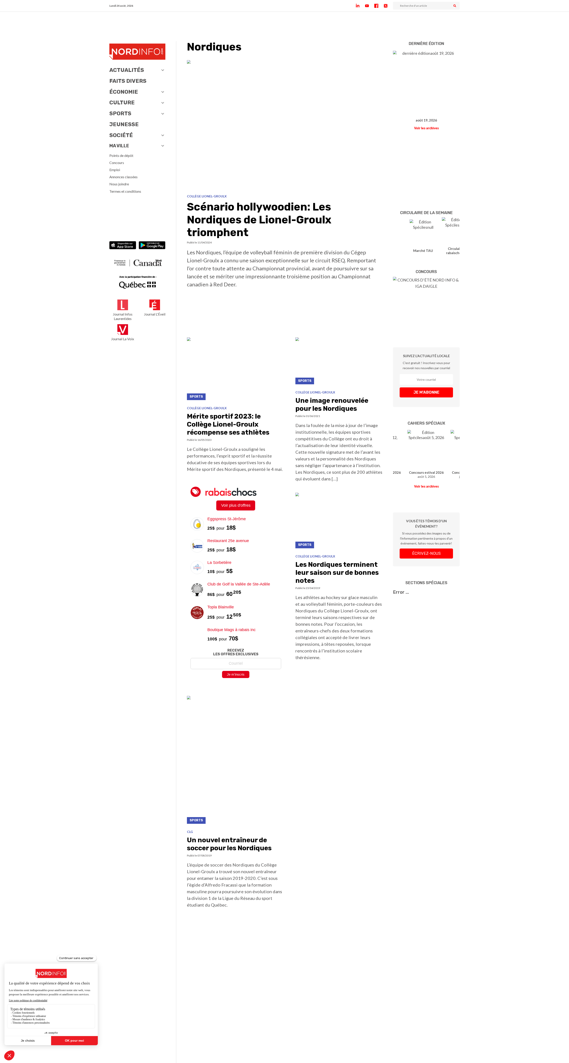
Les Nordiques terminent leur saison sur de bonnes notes (337, 573)
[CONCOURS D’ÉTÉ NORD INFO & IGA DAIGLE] (426, 305)
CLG (190, 832)
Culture (122, 102)
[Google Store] (152, 245)
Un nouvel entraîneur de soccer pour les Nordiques (229, 844)
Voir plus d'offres (235, 505)
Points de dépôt (121, 155)
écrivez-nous (426, 553)
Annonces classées (123, 177)
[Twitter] (388, 6)
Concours (116, 162)
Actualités (126, 70)
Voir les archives (426, 128)
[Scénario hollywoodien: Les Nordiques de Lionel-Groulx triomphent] (284, 125)
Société (121, 135)
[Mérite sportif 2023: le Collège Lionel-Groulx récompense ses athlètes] (236, 370)
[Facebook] (379, 6)
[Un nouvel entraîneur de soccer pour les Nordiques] (236, 761)
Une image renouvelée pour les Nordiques (331, 405)
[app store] (122, 245)
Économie (123, 92)
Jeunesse (124, 124)
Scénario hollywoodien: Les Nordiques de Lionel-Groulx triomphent (259, 219)
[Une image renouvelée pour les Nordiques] (339, 362)
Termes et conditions (125, 191)
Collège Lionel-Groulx (207, 196)
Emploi (114, 170)
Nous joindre (119, 184)
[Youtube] (369, 6)
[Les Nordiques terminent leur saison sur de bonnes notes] (339, 522)
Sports (120, 113)
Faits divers (127, 81)
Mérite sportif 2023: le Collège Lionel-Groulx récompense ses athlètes (228, 424)
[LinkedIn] (360, 6)
